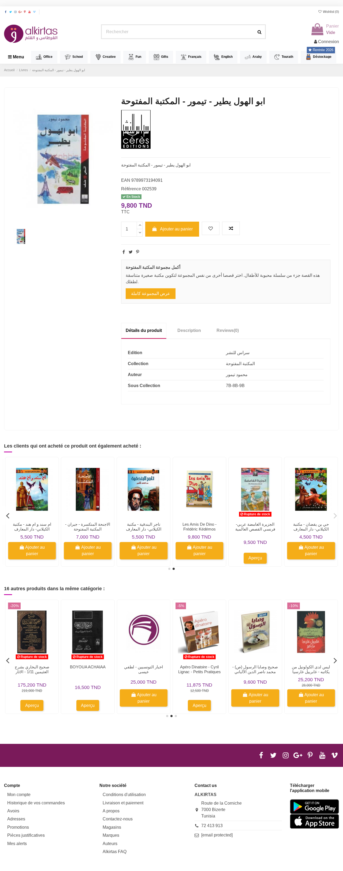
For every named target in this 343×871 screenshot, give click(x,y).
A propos (111, 811)
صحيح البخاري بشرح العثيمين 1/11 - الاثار (32, 669)
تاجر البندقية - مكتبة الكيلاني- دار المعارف (143, 526)
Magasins (112, 827)
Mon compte (19, 794)
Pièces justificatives (26, 835)
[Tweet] (131, 252)
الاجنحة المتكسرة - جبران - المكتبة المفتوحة (87, 526)
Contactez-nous (118, 819)
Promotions (18, 827)
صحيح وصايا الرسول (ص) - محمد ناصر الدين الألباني (255, 669)
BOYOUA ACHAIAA (88, 667)
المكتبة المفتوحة (240, 363)
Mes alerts (17, 843)
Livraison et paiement (123, 803)
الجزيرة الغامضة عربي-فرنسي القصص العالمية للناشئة (255, 529)
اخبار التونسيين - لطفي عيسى (143, 669)
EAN (125, 180)
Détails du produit (144, 330)
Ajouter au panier (176, 229)
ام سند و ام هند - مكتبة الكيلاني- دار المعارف (32, 526)
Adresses (16, 819)
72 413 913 (212, 825)
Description (189, 330)
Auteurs (110, 843)
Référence (131, 189)
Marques (111, 835)
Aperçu (255, 558)
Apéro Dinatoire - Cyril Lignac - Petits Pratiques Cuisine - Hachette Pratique (199, 674)
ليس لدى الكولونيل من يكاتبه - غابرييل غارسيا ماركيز (311, 672)
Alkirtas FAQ (114, 851)
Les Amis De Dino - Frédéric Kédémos (199, 526)
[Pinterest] (137, 252)
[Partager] (123, 252)
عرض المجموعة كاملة (150, 293)
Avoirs (13, 811)
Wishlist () (330, 12)
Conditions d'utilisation (124, 794)
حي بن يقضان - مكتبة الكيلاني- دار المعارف (311, 526)
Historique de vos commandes (36, 803)
